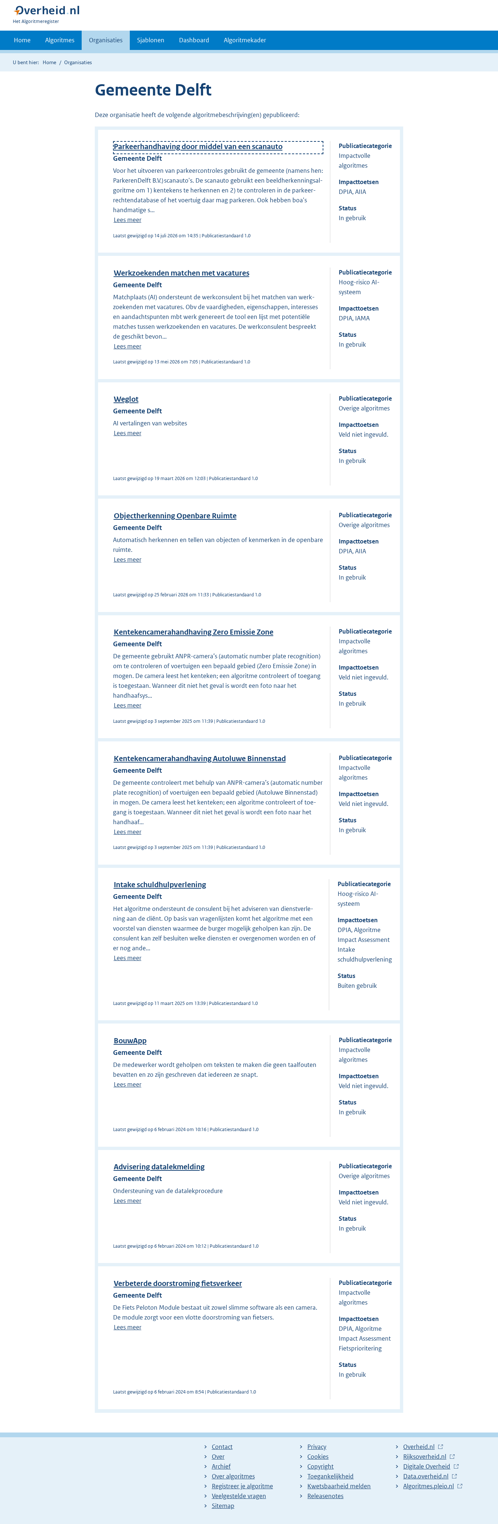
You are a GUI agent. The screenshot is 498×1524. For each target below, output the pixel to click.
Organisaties (105, 40)
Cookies (317, 1457)
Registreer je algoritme (242, 1486)
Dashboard (194, 40)
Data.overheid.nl (425, 1476)
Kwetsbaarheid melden (339, 1486)
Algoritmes (59, 40)
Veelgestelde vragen (239, 1496)
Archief (221, 1466)
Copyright (320, 1466)
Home (22, 40)
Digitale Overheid (426, 1466)
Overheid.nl (419, 1447)
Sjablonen (150, 40)
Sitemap (223, 1506)
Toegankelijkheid (330, 1476)
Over (218, 1457)
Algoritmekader (245, 40)
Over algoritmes (233, 1476)
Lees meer (127, 220)
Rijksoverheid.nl (424, 1457)
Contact (222, 1447)
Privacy (316, 1447)
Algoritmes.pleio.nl (428, 1486)
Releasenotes (325, 1496)
